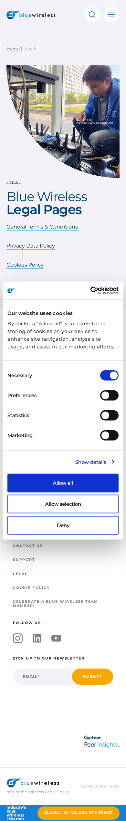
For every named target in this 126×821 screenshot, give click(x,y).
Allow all (63, 483)
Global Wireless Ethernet (78, 813)
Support (24, 559)
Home (13, 48)
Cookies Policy (25, 265)
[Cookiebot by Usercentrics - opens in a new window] (91, 290)
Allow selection (63, 504)
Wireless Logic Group (48, 791)
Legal (20, 574)
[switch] (109, 395)
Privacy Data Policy (30, 246)
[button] (92, 14)
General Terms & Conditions (42, 227)
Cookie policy (31, 587)
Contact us (28, 545)
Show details (90, 462)
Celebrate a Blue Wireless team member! (55, 603)
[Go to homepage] (31, 14)
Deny (63, 525)
